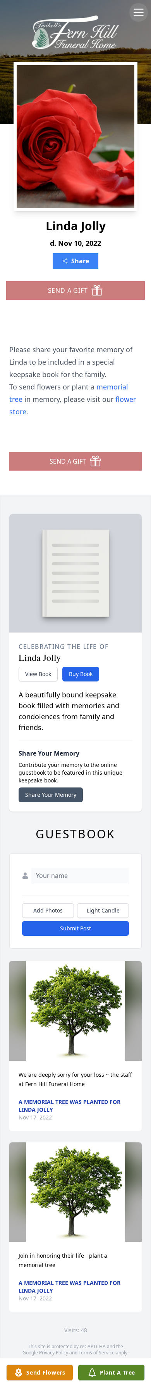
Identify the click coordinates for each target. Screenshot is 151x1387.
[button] (75, 1011)
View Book (38, 674)
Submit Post (75, 928)
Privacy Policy (53, 1352)
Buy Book (81, 674)
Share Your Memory (50, 794)
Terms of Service (97, 1352)
